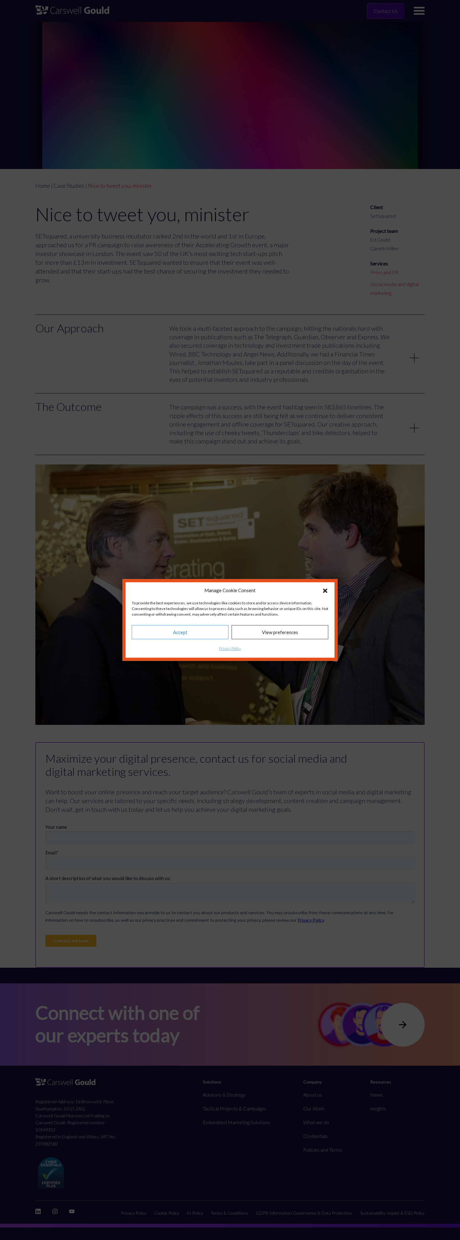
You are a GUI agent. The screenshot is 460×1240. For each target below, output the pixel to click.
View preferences (280, 632)
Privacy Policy (230, 648)
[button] (325, 590)
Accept (180, 632)
